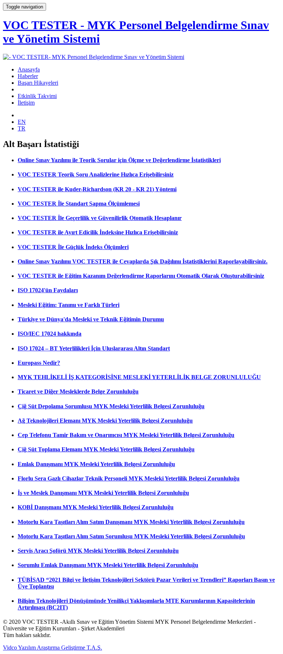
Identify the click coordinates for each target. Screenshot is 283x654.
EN (22, 122)
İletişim (26, 102)
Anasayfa (29, 69)
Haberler (28, 76)
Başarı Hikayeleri (38, 83)
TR (21, 128)
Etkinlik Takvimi (37, 96)
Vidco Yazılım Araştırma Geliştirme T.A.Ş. (52, 647)
